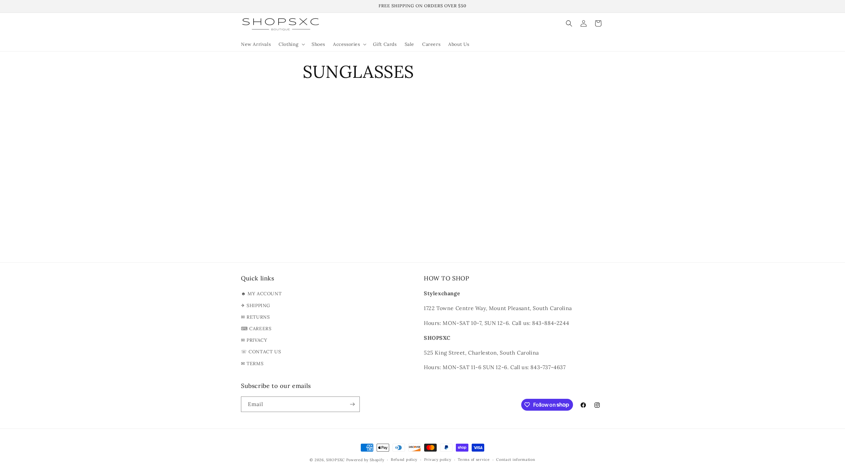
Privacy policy (438, 459)
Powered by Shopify (365, 460)
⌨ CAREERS (256, 329)
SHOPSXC (335, 460)
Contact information (515, 459)
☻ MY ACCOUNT (261, 294)
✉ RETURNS (255, 317)
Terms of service (474, 459)
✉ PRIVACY (254, 340)
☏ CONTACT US (261, 352)
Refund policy (404, 459)
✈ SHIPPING (255, 305)
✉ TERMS (252, 363)
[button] (291, 44)
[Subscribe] (352, 404)
